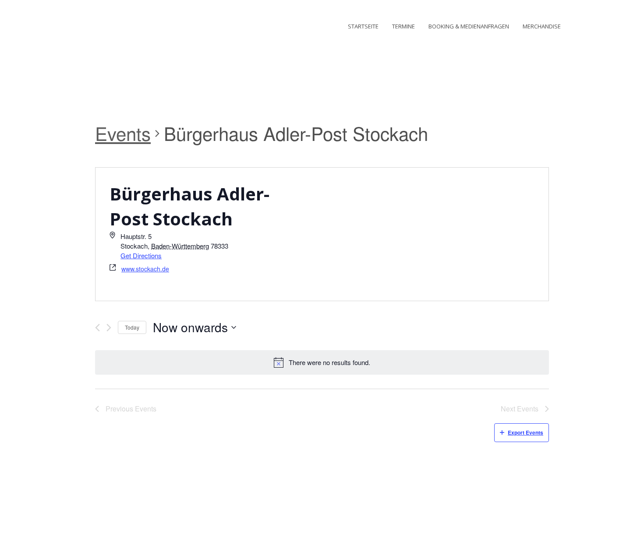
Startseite (363, 26)
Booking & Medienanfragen (468, 26)
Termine (403, 26)
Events (123, 133)
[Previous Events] (97, 327)
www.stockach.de (145, 268)
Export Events (525, 432)
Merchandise (542, 26)
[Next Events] (108, 327)
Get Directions (141, 255)
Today (132, 327)
